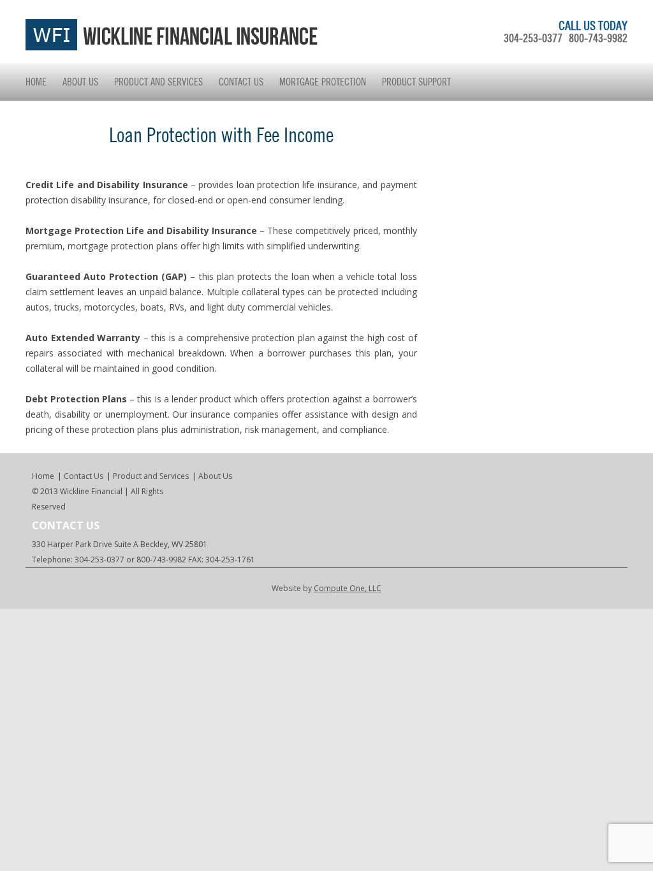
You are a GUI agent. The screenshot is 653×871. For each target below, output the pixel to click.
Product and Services (158, 81)
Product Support (416, 81)
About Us (80, 81)
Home (36, 81)
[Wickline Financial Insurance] (172, 47)
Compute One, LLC (347, 588)
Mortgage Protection (322, 81)
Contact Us (241, 81)
